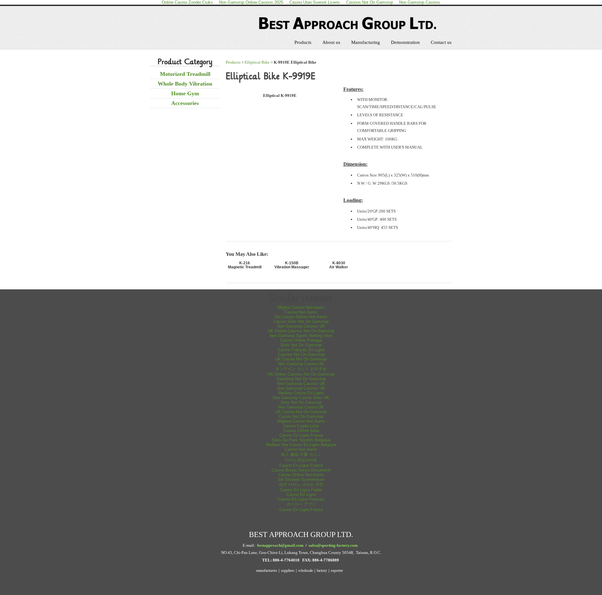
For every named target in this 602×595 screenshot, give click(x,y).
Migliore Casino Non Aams (301, 421)
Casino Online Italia (301, 430)
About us (331, 42)
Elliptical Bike (257, 62)
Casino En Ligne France (301, 435)
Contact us (441, 42)
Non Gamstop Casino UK (301, 363)
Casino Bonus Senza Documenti (301, 470)
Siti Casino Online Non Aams (301, 316)
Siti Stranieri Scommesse (301, 479)
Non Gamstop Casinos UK (301, 326)
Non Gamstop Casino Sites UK (301, 397)
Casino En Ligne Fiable (301, 489)
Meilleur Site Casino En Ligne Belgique (301, 444)
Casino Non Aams (301, 312)
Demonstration (405, 42)
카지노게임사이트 (301, 460)
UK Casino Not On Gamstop (301, 359)
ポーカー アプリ (301, 504)
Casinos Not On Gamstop (301, 354)
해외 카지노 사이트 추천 (301, 484)
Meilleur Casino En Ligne (301, 393)
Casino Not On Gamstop (301, 416)
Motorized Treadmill (185, 74)
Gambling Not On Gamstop (301, 378)
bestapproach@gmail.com (280, 545)
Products (302, 42)
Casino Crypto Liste (301, 426)
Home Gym (185, 93)
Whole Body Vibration (185, 84)
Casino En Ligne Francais (301, 499)
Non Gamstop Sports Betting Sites (301, 335)
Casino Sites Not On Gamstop (301, 321)
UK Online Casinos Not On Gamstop (301, 331)
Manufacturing (365, 42)
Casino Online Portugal (301, 340)
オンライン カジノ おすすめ (301, 368)
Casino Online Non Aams (301, 474)
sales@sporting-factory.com (333, 545)
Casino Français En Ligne (301, 349)
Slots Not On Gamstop (301, 345)
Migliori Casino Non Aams (301, 307)
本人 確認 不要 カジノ (301, 454)
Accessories (185, 103)
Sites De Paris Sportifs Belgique (301, 440)
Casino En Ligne (301, 494)
